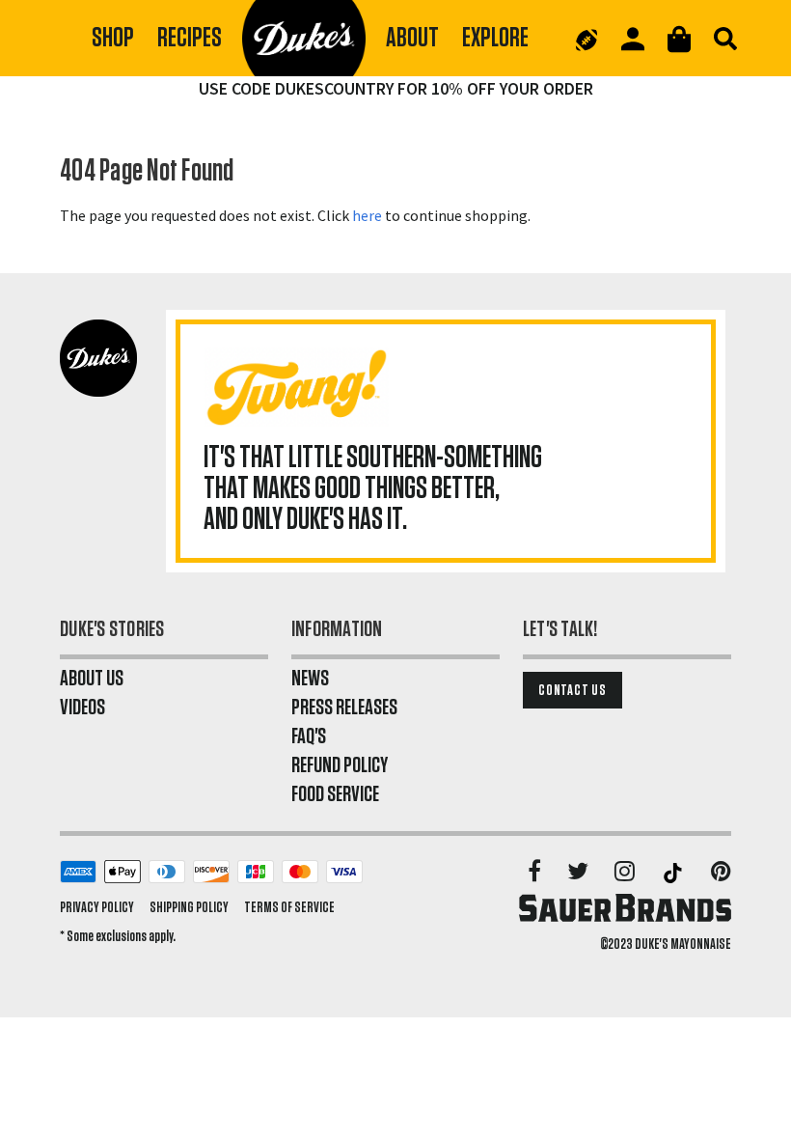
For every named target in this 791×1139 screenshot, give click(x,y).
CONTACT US (572, 690)
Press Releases (344, 707)
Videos (82, 707)
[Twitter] (579, 872)
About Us (91, 678)
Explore (495, 38)
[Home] (303, 38)
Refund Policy (339, 765)
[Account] (632, 39)
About (412, 38)
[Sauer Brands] (625, 907)
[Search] (725, 38)
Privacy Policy (97, 907)
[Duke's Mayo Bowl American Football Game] (586, 38)
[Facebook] (536, 872)
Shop (113, 38)
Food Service (335, 794)
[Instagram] (626, 872)
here (367, 215)
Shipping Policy (189, 907)
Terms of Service (289, 907)
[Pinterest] (721, 872)
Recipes (189, 38)
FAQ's (308, 736)
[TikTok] (674, 872)
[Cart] (679, 39)
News (310, 678)
